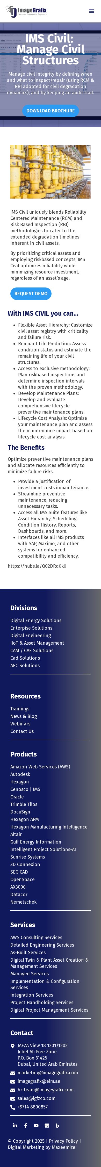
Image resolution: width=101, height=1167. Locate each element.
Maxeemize (63, 1147)
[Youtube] (36, 1125)
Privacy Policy (63, 1141)
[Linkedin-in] (15, 1125)
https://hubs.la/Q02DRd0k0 (37, 566)
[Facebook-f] (25, 1125)
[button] (91, 11)
